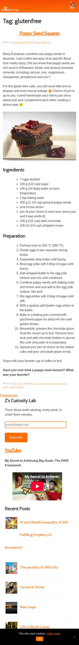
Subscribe (16, 437)
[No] (74, 637)
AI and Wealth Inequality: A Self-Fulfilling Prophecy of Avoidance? (37, 535)
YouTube (13, 450)
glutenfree (51, 383)
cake (34, 383)
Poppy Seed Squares (40, 33)
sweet (5, 387)
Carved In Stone (32, 587)
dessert (41, 383)
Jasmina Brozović (43, 42)
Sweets (21, 383)
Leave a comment (17, 387)
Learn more (53, 633)
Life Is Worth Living (34, 627)
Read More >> (33, 559)
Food (14, 383)
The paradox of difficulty (39, 567)
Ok (39, 639)
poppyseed (61, 383)
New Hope (28, 607)
